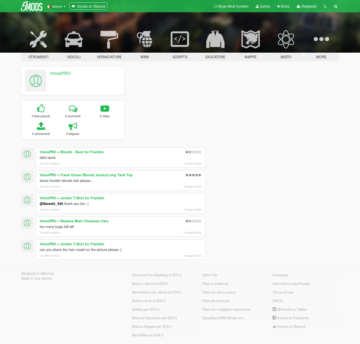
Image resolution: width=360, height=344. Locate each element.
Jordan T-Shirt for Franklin (82, 197)
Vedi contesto (52, 163)
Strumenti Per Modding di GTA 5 (157, 275)
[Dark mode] (325, 6)
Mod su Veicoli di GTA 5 (150, 283)
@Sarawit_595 (51, 203)
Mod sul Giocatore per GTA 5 (154, 317)
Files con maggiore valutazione (226, 309)
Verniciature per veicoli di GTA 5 (156, 292)
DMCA (278, 300)
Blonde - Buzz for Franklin (82, 151)
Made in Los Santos (36, 278)
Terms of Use (283, 292)
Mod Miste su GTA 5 (147, 334)
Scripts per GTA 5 (145, 309)
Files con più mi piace (219, 292)
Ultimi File (209, 275)
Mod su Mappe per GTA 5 (152, 326)
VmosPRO (60, 73)
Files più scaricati (215, 300)
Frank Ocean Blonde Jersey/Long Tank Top (96, 174)
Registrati (308, 6)
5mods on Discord (290, 326)
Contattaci (280, 275)
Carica (264, 6)
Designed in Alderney (37, 273)
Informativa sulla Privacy (291, 283)
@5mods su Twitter (291, 309)
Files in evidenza (215, 283)
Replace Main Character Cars (84, 220)
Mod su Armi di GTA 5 (149, 300)
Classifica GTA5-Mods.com (223, 317)
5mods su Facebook (292, 317)
